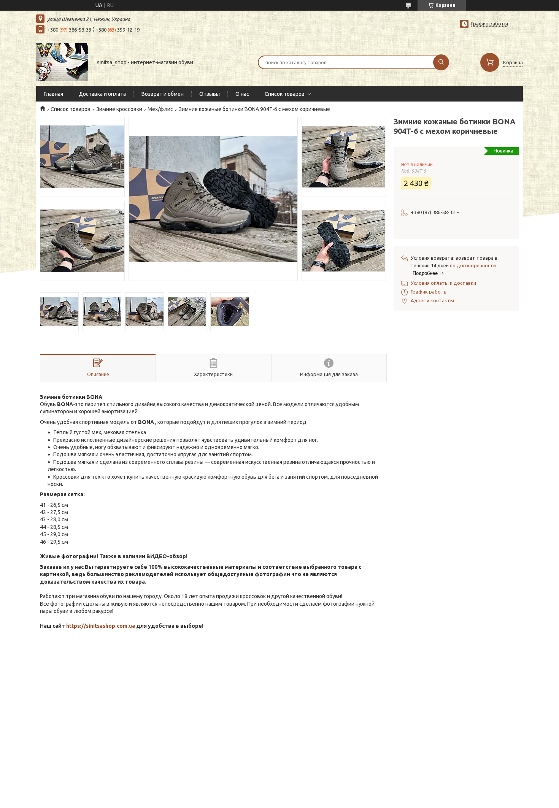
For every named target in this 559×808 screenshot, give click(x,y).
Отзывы (209, 94)
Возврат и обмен (162, 94)
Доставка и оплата (102, 94)
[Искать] (441, 62)
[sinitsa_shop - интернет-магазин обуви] (62, 62)
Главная (53, 94)
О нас (242, 94)
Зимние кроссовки (119, 109)
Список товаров (285, 94)
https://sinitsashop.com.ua (100, 626)
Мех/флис (160, 109)
